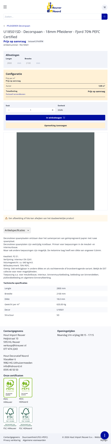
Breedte (28, 58)
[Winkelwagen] (105, 7)
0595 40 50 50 (10, 369)
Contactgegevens (11, 437)
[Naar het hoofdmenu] (5, 7)
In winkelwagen (54, 117)
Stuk (8, 105)
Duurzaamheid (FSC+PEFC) (35, 437)
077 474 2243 (10, 349)
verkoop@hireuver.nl (14, 345)
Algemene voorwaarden (34, 440)
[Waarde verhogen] (53, 110)
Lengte (9, 58)
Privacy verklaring (12, 440)
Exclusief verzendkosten (15, 94)
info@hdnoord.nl (12, 366)
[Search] (105, 17)
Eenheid (61, 105)
